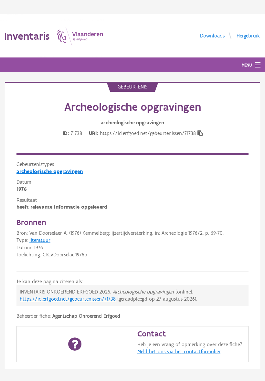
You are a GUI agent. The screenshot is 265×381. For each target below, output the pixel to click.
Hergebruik (248, 35)
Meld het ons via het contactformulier (178, 351)
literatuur (39, 240)
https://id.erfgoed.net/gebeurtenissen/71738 (68, 299)
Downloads (212, 35)
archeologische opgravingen (49, 171)
